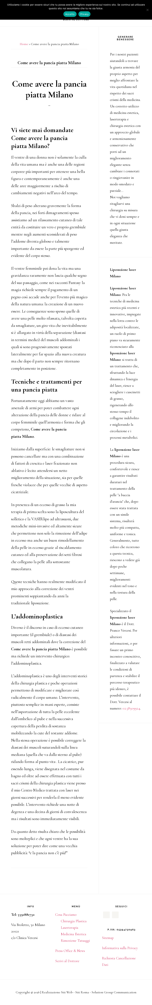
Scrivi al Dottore (67, 961)
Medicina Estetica (73, 934)
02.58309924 (131, 708)
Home (24, 44)
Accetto (70, 14)
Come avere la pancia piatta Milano (49, 89)
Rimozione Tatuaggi (75, 940)
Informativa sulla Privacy (120, 948)
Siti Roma (82, 992)
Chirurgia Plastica (74, 921)
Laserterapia (69, 927)
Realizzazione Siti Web (57, 992)
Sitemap (108, 938)
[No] (147, 10)
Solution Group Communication (114, 992)
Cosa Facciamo (66, 914)
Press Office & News (70, 951)
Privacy (84, 14)
